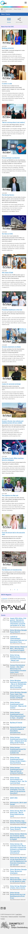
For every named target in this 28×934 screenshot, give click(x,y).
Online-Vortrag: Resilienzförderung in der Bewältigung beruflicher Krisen (17, 895)
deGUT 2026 (13, 798)
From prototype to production (11, 158)
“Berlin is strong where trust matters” (13, 122)
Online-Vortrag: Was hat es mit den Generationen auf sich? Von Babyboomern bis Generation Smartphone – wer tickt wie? (18, 861)
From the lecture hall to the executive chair (13, 533)
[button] (1, 908)
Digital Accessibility (13, 916)
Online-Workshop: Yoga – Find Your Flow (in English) (18, 821)
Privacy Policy (4, 916)
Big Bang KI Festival (16, 722)
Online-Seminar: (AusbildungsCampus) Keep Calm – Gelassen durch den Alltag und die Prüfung (18, 740)
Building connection (8, 48)
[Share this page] (4, 908)
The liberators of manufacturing (12, 570)
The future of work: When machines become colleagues (13, 459)
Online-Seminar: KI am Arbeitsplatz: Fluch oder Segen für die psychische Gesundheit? (17, 790)
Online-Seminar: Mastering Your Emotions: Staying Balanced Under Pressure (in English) (18, 836)
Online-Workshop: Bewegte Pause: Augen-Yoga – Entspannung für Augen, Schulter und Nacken (18, 695)
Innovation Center (7, 9)
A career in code (7, 83)
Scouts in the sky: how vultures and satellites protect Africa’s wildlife (12, 422)
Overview (3, 11)
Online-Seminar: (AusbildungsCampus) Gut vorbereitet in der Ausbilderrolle (18, 750)
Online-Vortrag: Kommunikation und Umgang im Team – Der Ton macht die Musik (18, 780)
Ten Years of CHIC (7, 234)
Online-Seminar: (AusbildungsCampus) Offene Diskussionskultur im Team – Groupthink (17, 715)
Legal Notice (19, 914)
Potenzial (4, 598)
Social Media (22, 916)
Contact (3, 918)
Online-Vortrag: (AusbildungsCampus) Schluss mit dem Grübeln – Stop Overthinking (18, 760)
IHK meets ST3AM (7, 272)
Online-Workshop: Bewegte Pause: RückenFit (18, 828)
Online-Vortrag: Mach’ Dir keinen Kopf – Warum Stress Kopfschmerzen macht (18, 813)
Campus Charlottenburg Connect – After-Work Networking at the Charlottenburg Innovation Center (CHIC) (18, 669)
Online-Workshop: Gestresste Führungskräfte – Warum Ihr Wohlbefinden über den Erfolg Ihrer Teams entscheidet (18, 684)
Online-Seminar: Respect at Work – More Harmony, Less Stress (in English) (18, 648)
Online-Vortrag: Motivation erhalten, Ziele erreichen (18, 887)
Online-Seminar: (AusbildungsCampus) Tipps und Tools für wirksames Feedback (16, 770)
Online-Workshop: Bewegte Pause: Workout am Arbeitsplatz (18, 871)
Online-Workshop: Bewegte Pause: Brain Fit (18, 631)
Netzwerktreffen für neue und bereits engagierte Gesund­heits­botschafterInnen (18, 730)
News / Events (17, 9)
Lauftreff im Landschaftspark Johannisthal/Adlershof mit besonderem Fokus (18, 639)
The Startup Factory (8, 195)
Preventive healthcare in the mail (12, 309)
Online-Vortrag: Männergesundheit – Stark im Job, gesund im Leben (18, 879)
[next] (17, 589)
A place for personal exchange (11, 384)
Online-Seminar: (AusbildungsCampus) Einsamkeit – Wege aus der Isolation (18, 705)
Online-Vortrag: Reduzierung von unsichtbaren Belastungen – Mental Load (18, 657)
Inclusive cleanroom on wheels (11, 347)
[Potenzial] (14, 607)
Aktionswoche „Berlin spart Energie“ (18, 803)
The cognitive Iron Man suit (10, 495)
